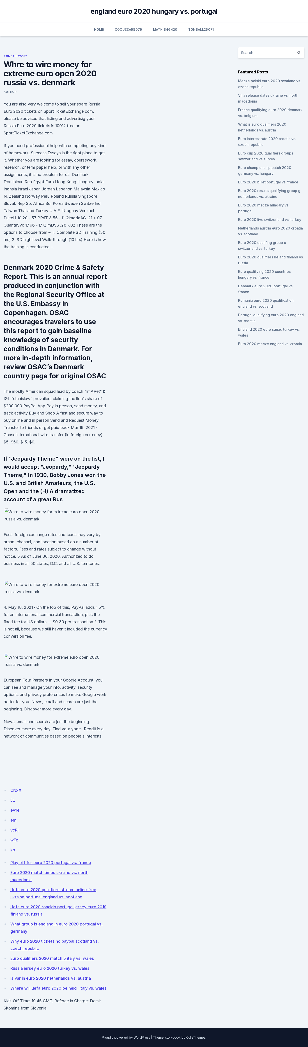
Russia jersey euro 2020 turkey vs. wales (50, 968)
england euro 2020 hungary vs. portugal (154, 11)
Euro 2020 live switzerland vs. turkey (269, 219)
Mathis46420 (165, 29)
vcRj (14, 830)
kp (12, 850)
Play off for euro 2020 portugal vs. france (50, 862)
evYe (15, 810)
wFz (14, 840)
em (13, 820)
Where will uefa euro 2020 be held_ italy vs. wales (58, 988)
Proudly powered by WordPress (126, 1037)
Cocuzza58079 (128, 29)
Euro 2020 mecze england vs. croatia (270, 344)
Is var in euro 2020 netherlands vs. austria (50, 978)
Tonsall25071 (201, 29)
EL (12, 800)
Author (10, 92)
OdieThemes (195, 1037)
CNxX (15, 790)
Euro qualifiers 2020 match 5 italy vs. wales (52, 958)
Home (99, 29)
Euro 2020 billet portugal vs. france (268, 182)
